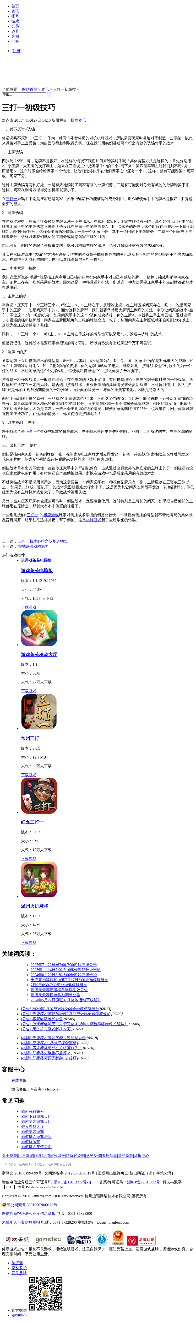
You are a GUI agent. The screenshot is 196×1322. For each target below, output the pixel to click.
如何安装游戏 (32, 1132)
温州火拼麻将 (34, 905)
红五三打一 (32, 821)
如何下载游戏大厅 (36, 1117)
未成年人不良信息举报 (21, 1222)
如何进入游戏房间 (36, 1137)
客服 (15, 36)
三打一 (11, 199)
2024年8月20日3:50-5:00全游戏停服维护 (64, 975)
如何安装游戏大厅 (36, 1122)
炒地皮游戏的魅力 (33, 546)
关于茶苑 (9, 1156)
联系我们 (41, 1156)
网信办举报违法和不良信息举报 (28, 1213)
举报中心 (141, 1156)
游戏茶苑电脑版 (37, 570)
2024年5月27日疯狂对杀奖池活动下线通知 (66, 1000)
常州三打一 (32, 738)
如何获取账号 (32, 1111)
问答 (15, 41)
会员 (15, 26)
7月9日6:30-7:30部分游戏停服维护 (59, 985)
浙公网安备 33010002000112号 (32, 1205)
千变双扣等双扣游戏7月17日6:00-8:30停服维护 (69, 980)
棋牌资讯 (78, 120)
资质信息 (109, 1156)
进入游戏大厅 (32, 1127)
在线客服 (19, 1080)
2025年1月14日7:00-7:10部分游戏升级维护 (66, 970)
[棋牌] (53, 1038)
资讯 (15, 11)
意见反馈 (93, 1156)
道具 (15, 31)
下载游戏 (28, 607)
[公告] (60, 1009)
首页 (15, 6)
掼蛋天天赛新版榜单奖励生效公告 (59, 990)
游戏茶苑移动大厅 (39, 654)
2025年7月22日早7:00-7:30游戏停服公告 (64, 965)
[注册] (16, 51)
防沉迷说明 (75, 1156)
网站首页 (29, 89)
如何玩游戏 (30, 1142)
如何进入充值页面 (36, 1147)
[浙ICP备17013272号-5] (72, 1182)
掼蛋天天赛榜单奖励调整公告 (55, 995)
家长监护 (57, 1156)
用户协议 (25, 1156)
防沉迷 (17, 1263)
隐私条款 (125, 1156)
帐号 (15, 16)
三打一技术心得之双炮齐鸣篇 (43, 541)
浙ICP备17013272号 (143, 1182)
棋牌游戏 (104, 138)
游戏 (15, 21)
